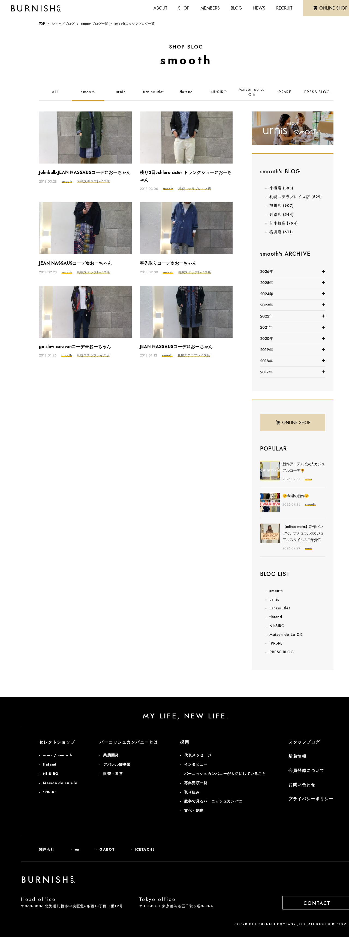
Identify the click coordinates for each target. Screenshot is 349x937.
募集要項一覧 (196, 782)
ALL (55, 92)
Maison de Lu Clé (252, 92)
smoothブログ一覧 (94, 23)
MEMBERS (210, 8)
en (77, 849)
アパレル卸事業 (117, 764)
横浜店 (281, 232)
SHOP (183, 8)
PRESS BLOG (317, 92)
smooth (88, 92)
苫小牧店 (283, 223)
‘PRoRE (284, 92)
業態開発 (111, 755)
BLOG (236, 8)
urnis (121, 92)
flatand (186, 92)
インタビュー (196, 764)
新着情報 (297, 756)
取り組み (192, 792)
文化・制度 (194, 810)
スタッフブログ (304, 742)
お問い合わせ (301, 785)
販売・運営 (113, 773)
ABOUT (160, 8)
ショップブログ (63, 23)
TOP (42, 23)
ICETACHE (145, 849)
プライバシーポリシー (310, 799)
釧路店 (281, 214)
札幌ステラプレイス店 (295, 197)
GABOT (107, 849)
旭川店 (281, 205)
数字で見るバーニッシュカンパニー (215, 801)
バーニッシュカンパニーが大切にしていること (225, 773)
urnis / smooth (57, 755)
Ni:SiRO (219, 92)
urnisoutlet (153, 92)
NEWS (259, 8)
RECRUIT (284, 8)
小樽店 (281, 188)
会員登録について (306, 770)
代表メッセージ (198, 755)
